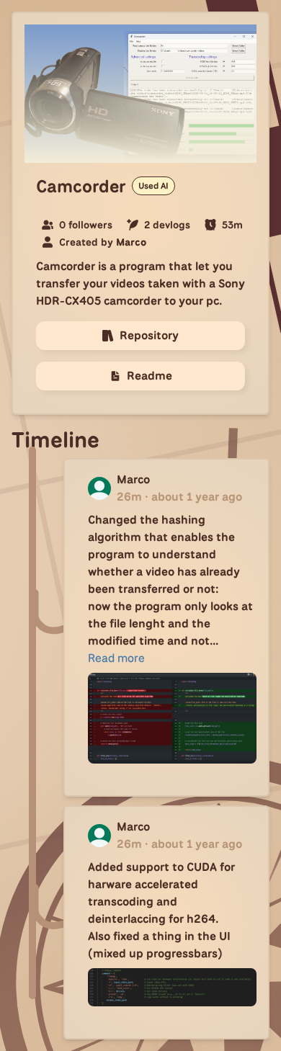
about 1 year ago (196, 496)
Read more (116, 658)
